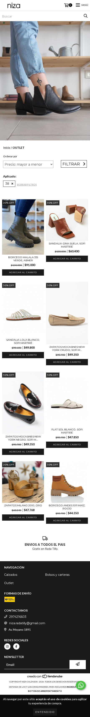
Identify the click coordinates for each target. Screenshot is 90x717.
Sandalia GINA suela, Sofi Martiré (67, 245)
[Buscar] (85, 16)
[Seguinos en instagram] (7, 646)
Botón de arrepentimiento (45, 691)
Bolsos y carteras (57, 575)
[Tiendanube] (45, 677)
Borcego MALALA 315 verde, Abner (23, 259)
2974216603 (17, 617)
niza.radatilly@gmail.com (27, 623)
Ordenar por (10, 156)
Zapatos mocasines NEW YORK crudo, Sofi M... (67, 348)
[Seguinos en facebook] (16, 646)
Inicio (6, 147)
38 (7, 184)
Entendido (45, 711)
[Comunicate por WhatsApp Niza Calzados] (81, 685)
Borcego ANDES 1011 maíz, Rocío (67, 507)
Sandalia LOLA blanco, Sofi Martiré (23, 341)
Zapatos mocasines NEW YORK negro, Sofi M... (23, 438)
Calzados (10, 575)
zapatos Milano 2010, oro (23, 505)
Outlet (9, 583)
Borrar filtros (27, 184)
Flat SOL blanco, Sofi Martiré (67, 431)
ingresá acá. (74, 687)
